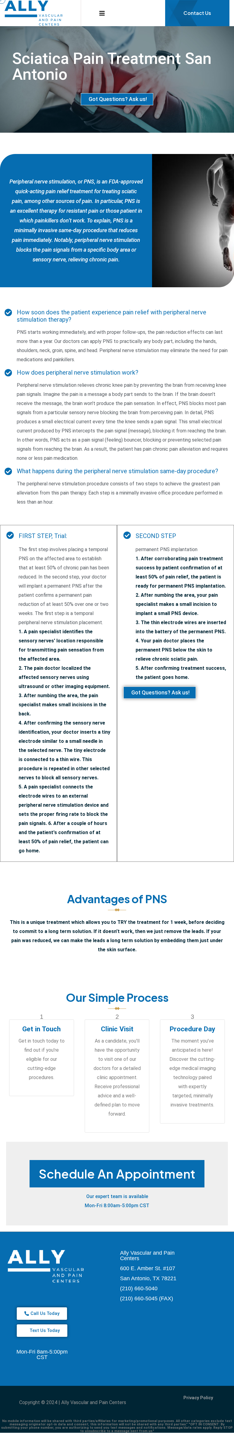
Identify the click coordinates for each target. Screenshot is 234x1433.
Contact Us (197, 13)
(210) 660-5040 (139, 1288)
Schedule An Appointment (117, 1173)
